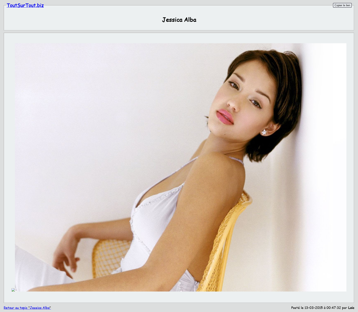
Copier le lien (342, 5)
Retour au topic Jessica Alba (27, 307)
